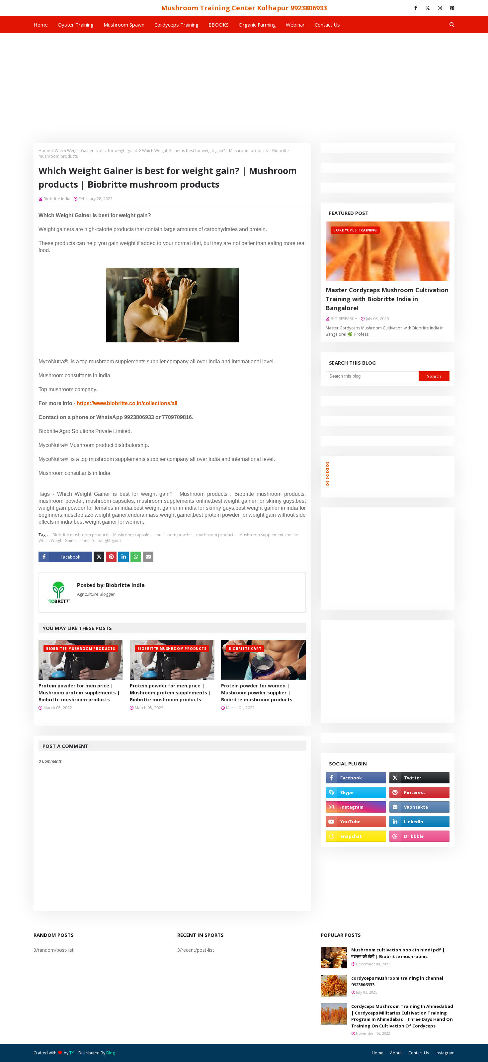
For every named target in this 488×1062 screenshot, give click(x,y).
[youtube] (356, 821)
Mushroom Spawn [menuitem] (124, 24)
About (396, 1053)
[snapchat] (356, 836)
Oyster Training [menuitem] (76, 24)
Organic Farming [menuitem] (257, 24)
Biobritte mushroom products (80, 535)
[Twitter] (99, 557)
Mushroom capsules (132, 535)
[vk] (419, 807)
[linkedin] (419, 821)
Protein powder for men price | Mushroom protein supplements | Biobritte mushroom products (79, 692)
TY (71, 1053)
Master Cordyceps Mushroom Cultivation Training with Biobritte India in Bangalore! (387, 299)
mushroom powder (173, 535)
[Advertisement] (244, 83)
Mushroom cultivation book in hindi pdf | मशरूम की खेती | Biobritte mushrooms (398, 953)
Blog (110, 1053)
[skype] (356, 792)
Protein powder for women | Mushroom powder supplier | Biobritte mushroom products (256, 692)
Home (44, 150)
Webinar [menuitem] (295, 24)
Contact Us (418, 1053)
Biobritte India (56, 199)
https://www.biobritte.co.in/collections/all (127, 403)
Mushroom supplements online (268, 535)
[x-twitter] (427, 8)
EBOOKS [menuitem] (218, 24)
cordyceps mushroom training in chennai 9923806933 (397, 981)
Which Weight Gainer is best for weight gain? (96, 150)
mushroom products (215, 535)
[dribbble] (419, 836)
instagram (445, 1053)
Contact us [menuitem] (327, 24)
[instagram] (440, 8)
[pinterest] (450, 8)
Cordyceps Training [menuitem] (176, 24)
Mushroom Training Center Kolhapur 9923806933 (244, 7)
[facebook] (416, 8)
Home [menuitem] (41, 24)
